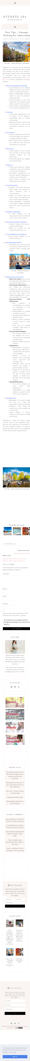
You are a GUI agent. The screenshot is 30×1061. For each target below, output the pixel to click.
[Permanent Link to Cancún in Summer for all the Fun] (8, 534)
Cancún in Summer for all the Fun (7, 527)
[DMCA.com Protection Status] (18, 1027)
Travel (15, 543)
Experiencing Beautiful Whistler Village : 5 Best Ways (16, 834)
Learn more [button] (12, 1052)
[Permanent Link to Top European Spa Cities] (17, 534)
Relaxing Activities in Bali (22, 553)
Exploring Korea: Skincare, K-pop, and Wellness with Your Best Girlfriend (15, 785)
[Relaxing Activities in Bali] (19, 952)
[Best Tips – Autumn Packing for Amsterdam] (10, 952)
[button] (15, 3)
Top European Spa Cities (18, 529)
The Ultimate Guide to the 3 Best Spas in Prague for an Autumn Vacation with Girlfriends (10, 937)
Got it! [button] (15, 1056)
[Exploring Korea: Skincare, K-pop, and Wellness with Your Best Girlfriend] (19, 924)
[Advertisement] (15, 449)
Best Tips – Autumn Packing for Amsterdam (9, 962)
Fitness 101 (15, 16)
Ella (7, 819)
